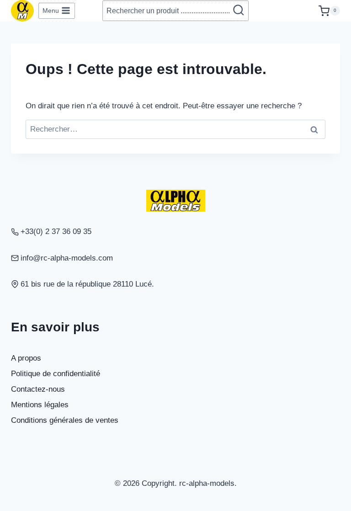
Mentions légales (40, 404)
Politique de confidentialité (55, 373)
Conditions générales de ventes (64, 420)
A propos (26, 358)
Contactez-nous (38, 389)
